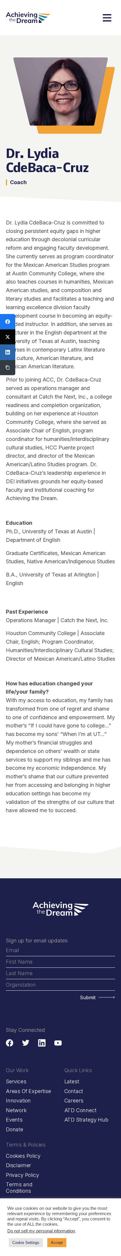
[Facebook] (7, 321)
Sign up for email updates (37, 940)
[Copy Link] (7, 367)
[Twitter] (7, 337)
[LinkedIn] (7, 352)
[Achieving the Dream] (28, 17)
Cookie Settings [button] (25, 1242)
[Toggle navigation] (107, 18)
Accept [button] (57, 1242)
